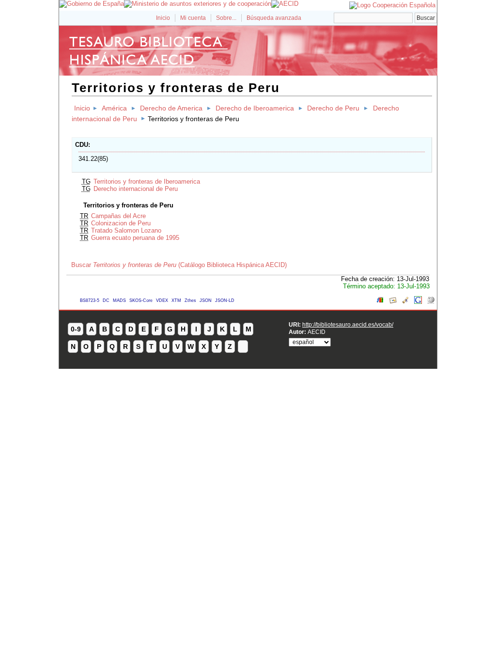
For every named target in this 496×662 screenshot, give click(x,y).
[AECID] (284, 3)
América (114, 108)
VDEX (162, 300)
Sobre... (226, 18)
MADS (119, 300)
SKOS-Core (141, 300)
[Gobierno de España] (91, 3)
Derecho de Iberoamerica (255, 108)
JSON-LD (224, 300)
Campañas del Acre (118, 216)
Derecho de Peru (333, 108)
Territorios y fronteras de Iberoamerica (146, 181)
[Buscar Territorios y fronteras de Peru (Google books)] (380, 301)
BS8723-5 (89, 300)
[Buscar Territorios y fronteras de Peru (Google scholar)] (405, 301)
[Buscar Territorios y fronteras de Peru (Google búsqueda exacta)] (418, 301)
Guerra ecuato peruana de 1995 (135, 237)
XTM (176, 300)
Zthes (190, 300)
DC (106, 300)
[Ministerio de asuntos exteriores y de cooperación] (197, 3)
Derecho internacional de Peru (135, 188)
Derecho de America (171, 108)
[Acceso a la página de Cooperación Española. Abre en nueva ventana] (392, 5)
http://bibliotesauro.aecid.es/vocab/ (347, 324)
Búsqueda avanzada (274, 18)
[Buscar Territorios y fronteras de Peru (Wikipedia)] (430, 301)
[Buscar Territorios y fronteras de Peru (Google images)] (393, 301)
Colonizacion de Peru (121, 223)
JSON (206, 300)
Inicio (163, 18)
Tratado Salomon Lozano (126, 230)
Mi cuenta (193, 18)
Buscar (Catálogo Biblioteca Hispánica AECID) (179, 264)
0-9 (76, 329)
